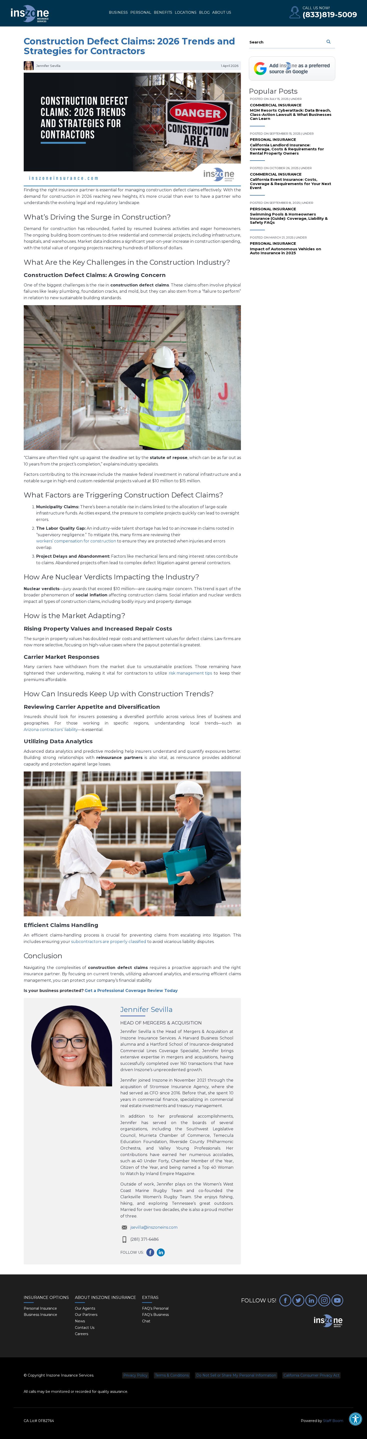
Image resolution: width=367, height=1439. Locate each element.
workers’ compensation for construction (76, 541)
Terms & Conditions (172, 1375)
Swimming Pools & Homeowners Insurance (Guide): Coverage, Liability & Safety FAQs (289, 218)
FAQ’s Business (155, 1314)
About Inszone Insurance (105, 1297)
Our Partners (86, 1314)
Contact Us (84, 1327)
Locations (185, 12)
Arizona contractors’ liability (51, 729)
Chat (146, 1321)
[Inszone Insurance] (30, 14)
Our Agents (85, 1308)
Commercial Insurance (276, 105)
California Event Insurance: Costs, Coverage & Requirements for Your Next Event (290, 184)
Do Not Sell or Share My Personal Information (236, 1375)
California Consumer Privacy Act (311, 1375)
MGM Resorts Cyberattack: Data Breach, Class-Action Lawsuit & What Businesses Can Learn (291, 114)
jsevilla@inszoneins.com (154, 1227)
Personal (140, 12)
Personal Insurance (273, 140)
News (80, 1321)
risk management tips (190, 673)
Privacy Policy (135, 1375)
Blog (204, 12)
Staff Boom (333, 1421)
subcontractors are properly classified (108, 941)
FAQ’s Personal (155, 1308)
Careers (81, 1334)
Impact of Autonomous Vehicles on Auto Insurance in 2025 (285, 251)
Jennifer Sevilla (146, 1009)
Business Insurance (40, 1314)
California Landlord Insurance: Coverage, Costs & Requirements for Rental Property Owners (287, 149)
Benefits (163, 12)
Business (118, 12)
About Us (221, 12)
